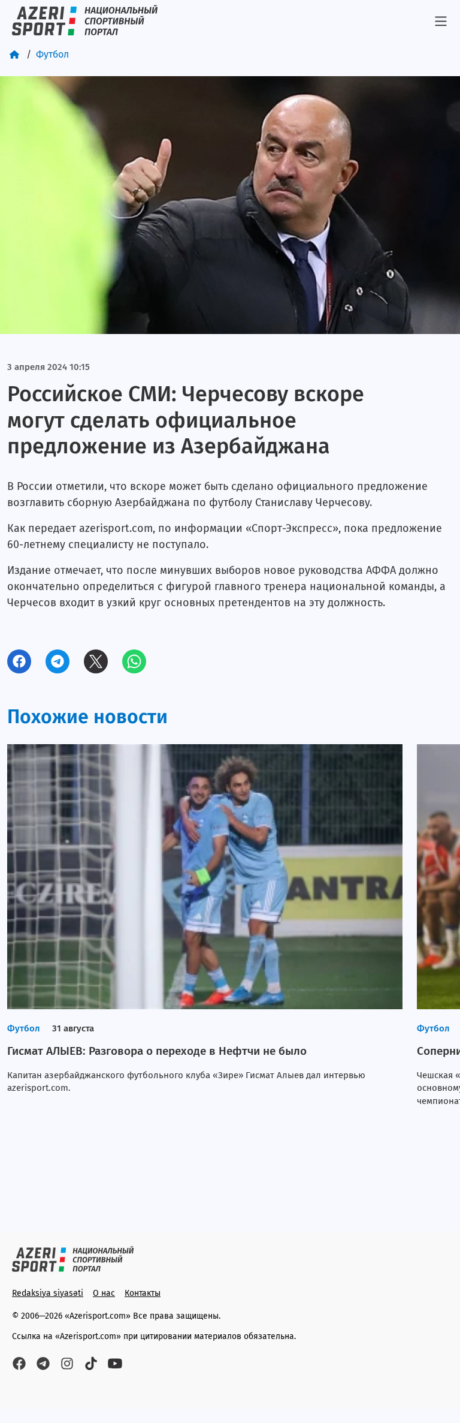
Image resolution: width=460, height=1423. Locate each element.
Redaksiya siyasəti (47, 1293)
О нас (104, 1293)
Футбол (52, 54)
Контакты (143, 1293)
